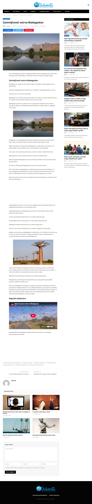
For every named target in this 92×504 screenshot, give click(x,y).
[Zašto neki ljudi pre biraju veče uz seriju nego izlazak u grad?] (76, 119)
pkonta (8, 26)
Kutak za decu (57, 11)
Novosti (6, 11)
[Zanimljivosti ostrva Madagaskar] (31, 51)
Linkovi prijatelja (54, 495)
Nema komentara (35, 26)
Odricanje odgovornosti (40, 495)
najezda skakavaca (51, 362)
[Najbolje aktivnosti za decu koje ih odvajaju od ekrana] (16, 402)
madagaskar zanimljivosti (39, 362)
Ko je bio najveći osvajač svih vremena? (19, 374)
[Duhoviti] (28, 5)
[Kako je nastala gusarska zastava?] (16, 425)
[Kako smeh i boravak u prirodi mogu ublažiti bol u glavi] (76, 148)
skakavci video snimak (9, 365)
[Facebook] (4, 77)
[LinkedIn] (4, 84)
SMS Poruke (16, 11)
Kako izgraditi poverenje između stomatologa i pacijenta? (75, 40)
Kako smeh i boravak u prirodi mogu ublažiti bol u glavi (75, 158)
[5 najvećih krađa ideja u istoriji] (46, 402)
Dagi (65, 102)
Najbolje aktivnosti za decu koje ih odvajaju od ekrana (16, 412)
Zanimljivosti (6, 18)
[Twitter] (4, 81)
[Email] (4, 92)
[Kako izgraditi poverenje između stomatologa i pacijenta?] (76, 30)
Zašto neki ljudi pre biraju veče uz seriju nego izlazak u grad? (76, 129)
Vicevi (25, 11)
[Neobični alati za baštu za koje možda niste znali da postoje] (76, 90)
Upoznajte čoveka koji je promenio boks (43, 435)
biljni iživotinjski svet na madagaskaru (12, 362)
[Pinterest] (4, 88)
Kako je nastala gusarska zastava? (13, 435)
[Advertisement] (35, 192)
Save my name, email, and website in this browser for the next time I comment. (26, 467)
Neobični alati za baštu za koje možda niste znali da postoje (75, 100)
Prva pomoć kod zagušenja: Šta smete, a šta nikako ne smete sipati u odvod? (75, 70)
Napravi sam (67, 65)
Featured (67, 95)
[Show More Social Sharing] (35, 30)
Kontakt (67, 11)
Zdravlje (67, 35)
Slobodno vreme (44, 11)
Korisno (33, 11)
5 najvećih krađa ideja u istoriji (41, 412)
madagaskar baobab (27, 362)
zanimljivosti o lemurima (21, 365)
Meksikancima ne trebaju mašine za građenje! (45, 374)
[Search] (88, 4)
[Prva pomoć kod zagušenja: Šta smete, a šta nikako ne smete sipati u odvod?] (76, 59)
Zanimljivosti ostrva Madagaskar (35, 365)
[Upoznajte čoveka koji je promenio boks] (46, 425)
